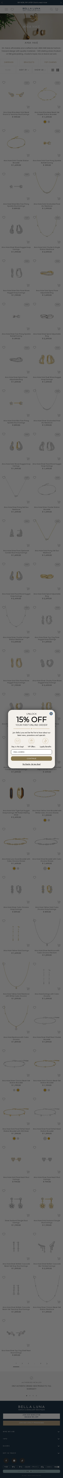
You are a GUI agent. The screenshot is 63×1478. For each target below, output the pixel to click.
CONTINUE (31, 758)
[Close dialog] (51, 713)
